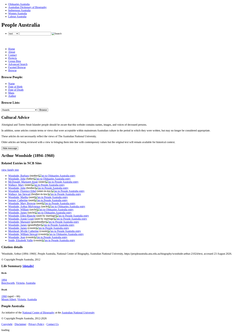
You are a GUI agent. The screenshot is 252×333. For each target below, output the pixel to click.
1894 (4, 279)
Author (12, 95)
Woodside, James (17, 212)
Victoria (20, 282)
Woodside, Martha (18, 197)
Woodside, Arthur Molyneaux (24, 206)
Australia (30, 282)
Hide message (10, 148)
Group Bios (14, 61)
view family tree (10, 169)
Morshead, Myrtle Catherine (23, 231)
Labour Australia (17, 16)
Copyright (6, 324)
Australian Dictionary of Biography (27, 7)
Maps (11, 92)
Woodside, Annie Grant (21, 218)
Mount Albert (8, 299)
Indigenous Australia (19, 10)
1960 (4, 296)
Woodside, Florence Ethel (22, 191)
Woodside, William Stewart (23, 234)
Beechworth (8, 282)
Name (11, 83)
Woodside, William (18, 209)
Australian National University (78, 312)
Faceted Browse (17, 67)
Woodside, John (17, 178)
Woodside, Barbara (18, 175)
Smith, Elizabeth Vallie (20, 240)
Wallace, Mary (16, 184)
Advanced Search (17, 64)
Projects (12, 58)
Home (11, 48)
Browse (12, 70)
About (11, 51)
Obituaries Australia (19, 4)
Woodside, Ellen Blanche (22, 215)
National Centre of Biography (38, 312)
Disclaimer (20, 324)
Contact (12, 55)
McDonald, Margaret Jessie (23, 181)
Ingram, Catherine (18, 200)
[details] (28, 266)
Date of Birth (15, 86)
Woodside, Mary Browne (22, 203)
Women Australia (17, 13)
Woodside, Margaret (19, 221)
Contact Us (52, 324)
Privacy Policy (36, 324)
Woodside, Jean (16, 237)
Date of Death (15, 89)
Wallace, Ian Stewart (19, 194)
